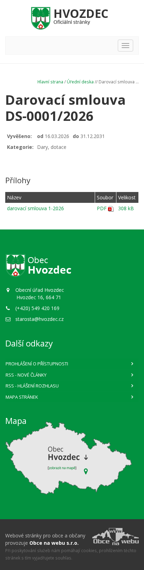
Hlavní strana (50, 81)
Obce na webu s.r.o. (54, 543)
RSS (26, 375)
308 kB (126, 208)
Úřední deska (80, 81)
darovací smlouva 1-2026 (35, 208)
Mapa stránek (22, 397)
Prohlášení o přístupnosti (37, 363)
